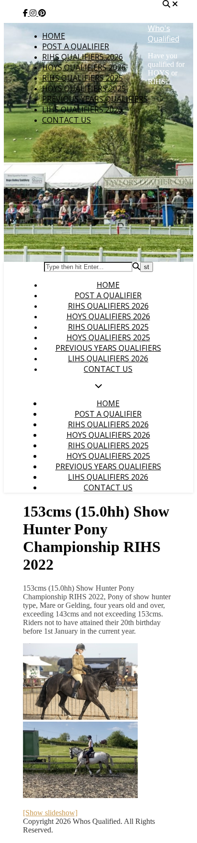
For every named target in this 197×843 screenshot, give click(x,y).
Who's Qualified (163, 33)
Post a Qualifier (75, 46)
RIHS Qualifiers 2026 (82, 57)
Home (53, 36)
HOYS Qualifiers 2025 (84, 88)
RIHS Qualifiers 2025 (82, 78)
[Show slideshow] (50, 813)
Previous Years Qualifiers (95, 99)
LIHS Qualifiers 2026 (82, 109)
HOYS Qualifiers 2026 (84, 67)
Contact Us (66, 120)
